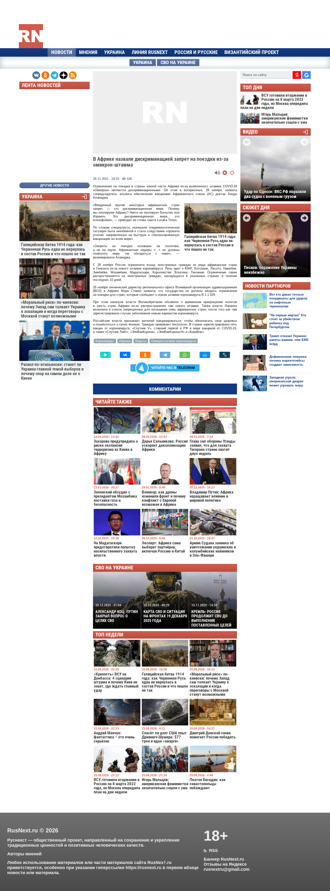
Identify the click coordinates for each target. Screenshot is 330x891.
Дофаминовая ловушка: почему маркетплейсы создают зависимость (288, 360)
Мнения (88, 52)
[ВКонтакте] (125, 355)
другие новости (54, 185)
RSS (211, 850)
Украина (114, 52)
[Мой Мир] (205, 355)
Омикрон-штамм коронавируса (173, 341)
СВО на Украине (178, 62)
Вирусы (140, 341)
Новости (61, 52)
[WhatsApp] (185, 355)
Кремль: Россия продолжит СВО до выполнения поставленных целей (211, 615)
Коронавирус (104, 341)
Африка (124, 341)
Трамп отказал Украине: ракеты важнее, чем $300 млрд (288, 340)
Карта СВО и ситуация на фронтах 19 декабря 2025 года (165, 613)
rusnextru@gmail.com (227, 869)
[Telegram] (165, 355)
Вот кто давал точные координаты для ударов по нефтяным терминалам (288, 300)
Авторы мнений (24, 853)
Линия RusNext (150, 52)
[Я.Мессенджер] (105, 355)
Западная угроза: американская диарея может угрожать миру (286, 381)
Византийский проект (251, 52)
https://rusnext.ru (143, 867)
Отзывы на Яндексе (225, 864)
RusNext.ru (22, 830)
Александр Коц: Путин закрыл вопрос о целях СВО (116, 613)
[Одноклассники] (145, 355)
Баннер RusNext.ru (224, 859)
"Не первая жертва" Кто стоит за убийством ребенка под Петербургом (287, 321)
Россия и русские (196, 52)
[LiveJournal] (225, 355)
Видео (250, 132)
